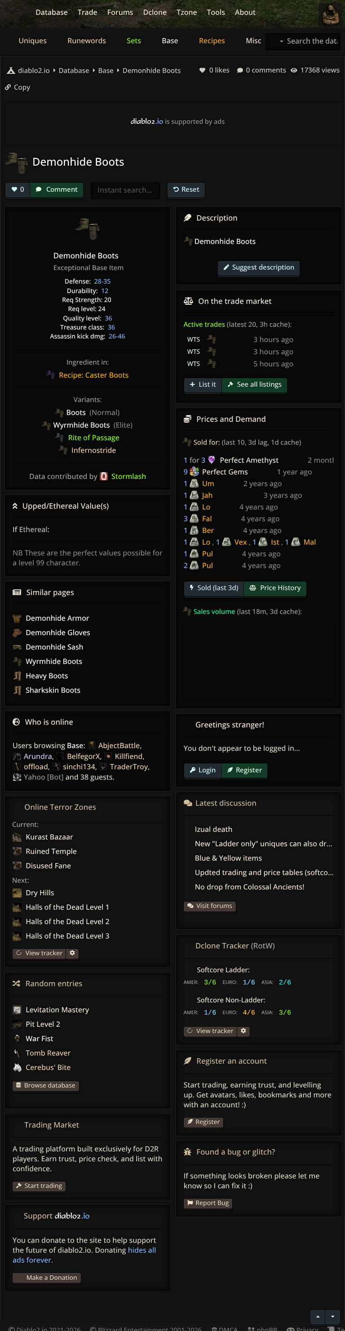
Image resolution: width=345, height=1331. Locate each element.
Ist (275, 542)
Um (208, 483)
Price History (279, 587)
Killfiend (129, 756)
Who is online (49, 722)
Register (249, 769)
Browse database (49, 1085)
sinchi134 (79, 767)
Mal (310, 542)
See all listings (258, 384)
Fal (207, 518)
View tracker (43, 953)
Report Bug (212, 1203)
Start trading (43, 1186)
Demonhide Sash (54, 647)
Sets (133, 40)
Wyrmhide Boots (53, 661)
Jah (207, 495)
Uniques (32, 40)
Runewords (86, 40)
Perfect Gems (225, 472)
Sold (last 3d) (217, 587)
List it (206, 384)
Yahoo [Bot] (43, 777)
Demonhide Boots (151, 70)
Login (207, 769)
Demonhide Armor (56, 618)
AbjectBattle (119, 745)
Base (169, 40)
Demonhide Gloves (57, 632)
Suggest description (263, 266)
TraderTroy (129, 767)
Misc (252, 40)
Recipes (211, 40)
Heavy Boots (46, 676)
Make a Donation (52, 1277)
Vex (240, 542)
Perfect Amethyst (249, 460)
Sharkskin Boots (52, 690)
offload (36, 767)
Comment (61, 189)
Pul (207, 554)
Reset (190, 189)
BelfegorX (83, 756)
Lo (206, 507)
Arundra (38, 756)
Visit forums (214, 906)
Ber (208, 530)
